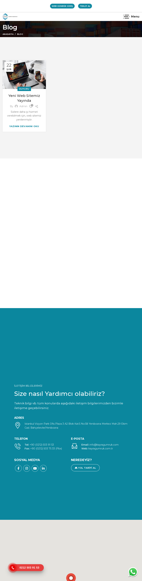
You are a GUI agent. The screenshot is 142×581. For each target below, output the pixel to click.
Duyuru (24, 89)
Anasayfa (8, 34)
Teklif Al (85, 6)
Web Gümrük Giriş (62, 6)
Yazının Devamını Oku (24, 126)
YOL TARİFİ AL (87, 467)
